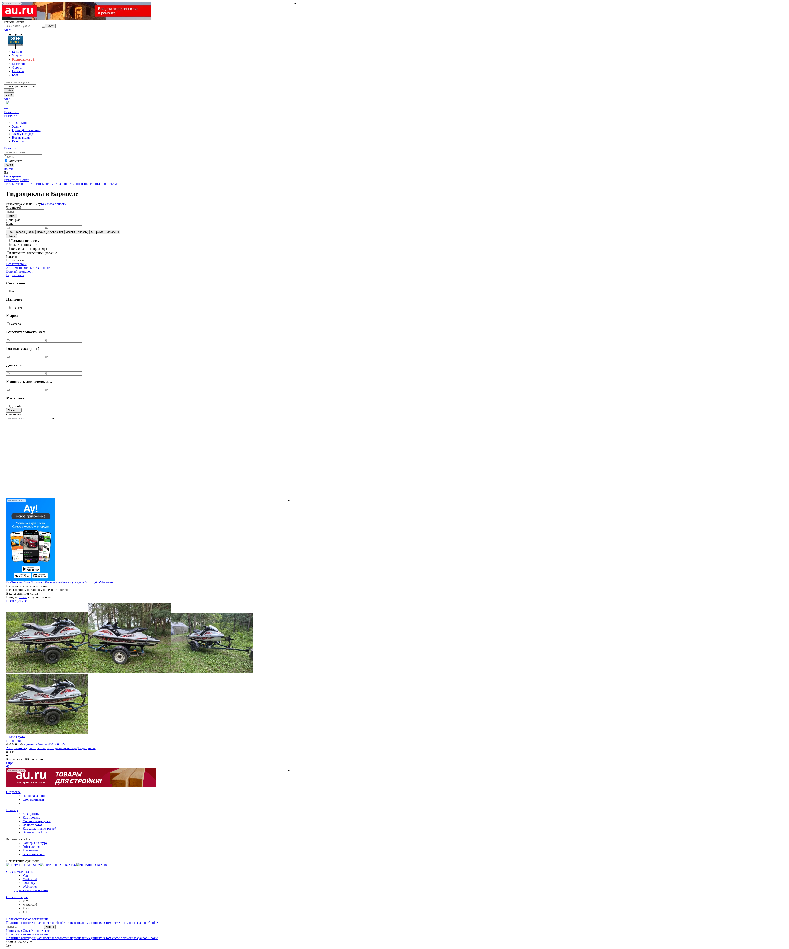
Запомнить (15, 161)
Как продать (31, 817)
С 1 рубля (97, 232)
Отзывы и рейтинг (36, 832)
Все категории (16, 183)
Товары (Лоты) (25, 232)
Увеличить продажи (37, 821)
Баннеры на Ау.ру (35, 843)
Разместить (11, 112)
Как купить (31, 814)
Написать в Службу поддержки (28, 930)
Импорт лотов (33, 825)
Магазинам (30, 850)
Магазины (113, 232)
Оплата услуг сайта (19, 871)
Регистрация (12, 176)
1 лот (23, 597)
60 (7, 766)
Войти (8, 169)
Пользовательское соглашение (27, 919)
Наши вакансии (34, 795)
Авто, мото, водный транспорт (49, 183)
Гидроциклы (108, 183)
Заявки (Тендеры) (77, 232)
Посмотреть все (17, 601)
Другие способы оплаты (31, 890)
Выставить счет (34, 854)
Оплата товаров (17, 897)
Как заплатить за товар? (39, 828)
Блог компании (33, 799)
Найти (9, 90)
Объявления (31, 846)
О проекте (13, 792)
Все (10, 232)
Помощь (12, 810)
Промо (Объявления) (50, 232)
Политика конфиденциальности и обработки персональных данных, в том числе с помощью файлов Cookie (82, 922)
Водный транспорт (85, 183)
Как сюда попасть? (54, 204)
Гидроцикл (14, 740)
